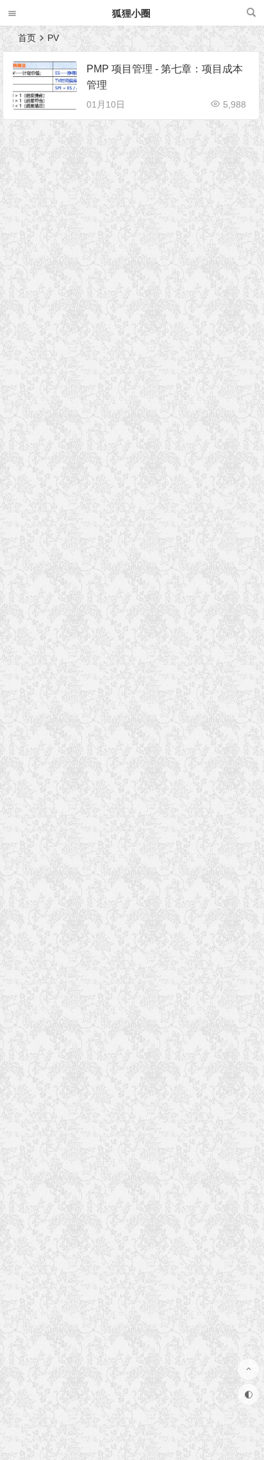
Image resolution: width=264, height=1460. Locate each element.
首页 (27, 38)
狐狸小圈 (131, 13)
